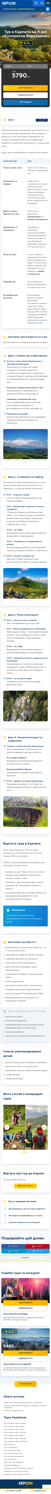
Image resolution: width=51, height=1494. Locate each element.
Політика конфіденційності (14, 1410)
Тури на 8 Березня (10, 1447)
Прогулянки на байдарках (13, 1462)
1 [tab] (24, 1152)
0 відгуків (33, 49)
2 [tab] (27, 1152)
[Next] (44, 1127)
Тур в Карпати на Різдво (15, 1314)
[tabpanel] (25, 1127)
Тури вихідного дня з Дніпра (14, 1435)
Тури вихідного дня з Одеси (14, 1429)
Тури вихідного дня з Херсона (15, 1432)
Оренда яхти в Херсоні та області (16, 1471)
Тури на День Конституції (13, 1453)
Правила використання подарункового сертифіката (23, 1402)
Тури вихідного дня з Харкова (15, 1438)
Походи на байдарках (12, 1465)
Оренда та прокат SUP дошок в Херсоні (18, 1468)
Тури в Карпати (9, 1444)
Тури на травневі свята (12, 1450)
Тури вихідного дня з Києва (14, 1426)
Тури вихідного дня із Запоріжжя (16, 1441)
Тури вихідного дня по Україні (15, 1423)
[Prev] (6, 1127)
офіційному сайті (35, 323)
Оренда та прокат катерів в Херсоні (17, 1474)
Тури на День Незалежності (14, 1456)
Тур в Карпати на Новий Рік (17, 1364)
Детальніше (48, 9)
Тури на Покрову (10, 1459)
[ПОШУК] (42, 3)
